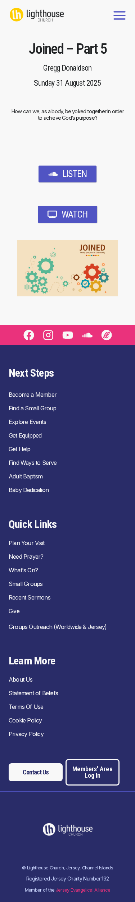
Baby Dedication (29, 489)
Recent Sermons (29, 597)
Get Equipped (25, 435)
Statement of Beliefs (33, 693)
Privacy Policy (26, 734)
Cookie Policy (25, 720)
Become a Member (33, 394)
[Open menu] (119, 15)
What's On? (23, 570)
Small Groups (25, 583)
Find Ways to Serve (33, 462)
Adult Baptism (26, 476)
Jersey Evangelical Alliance (83, 890)
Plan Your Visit (26, 543)
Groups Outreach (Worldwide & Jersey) (58, 626)
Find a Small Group (33, 408)
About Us (21, 679)
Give (14, 611)
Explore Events (27, 421)
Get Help (20, 449)
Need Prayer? (26, 556)
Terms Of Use (26, 706)
